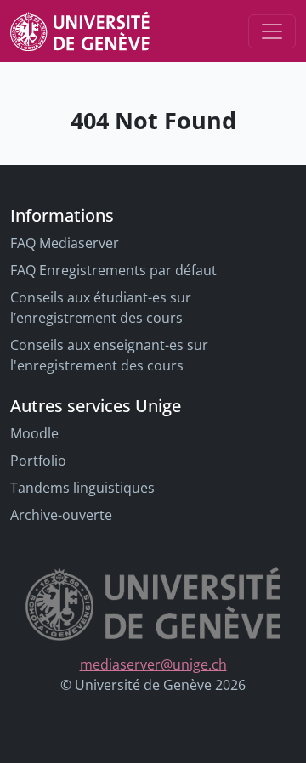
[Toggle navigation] (272, 31)
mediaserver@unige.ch (153, 664)
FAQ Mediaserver (64, 243)
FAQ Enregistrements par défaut (113, 270)
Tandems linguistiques (82, 487)
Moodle (34, 433)
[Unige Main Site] (80, 31)
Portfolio (38, 460)
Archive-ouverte (61, 515)
